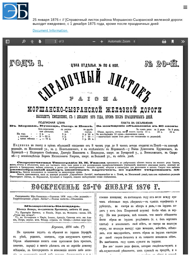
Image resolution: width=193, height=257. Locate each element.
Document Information (50, 30)
